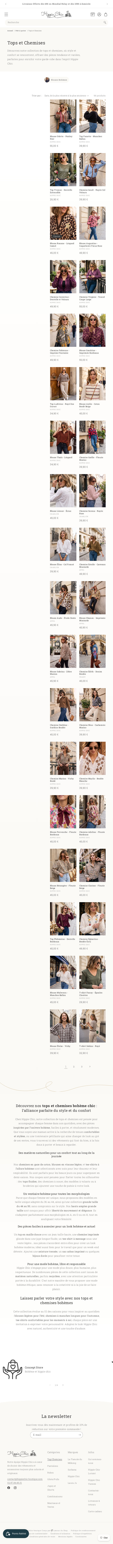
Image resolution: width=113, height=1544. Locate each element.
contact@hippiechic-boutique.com (25, 1479)
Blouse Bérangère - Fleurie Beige (63, 886)
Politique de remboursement (83, 1530)
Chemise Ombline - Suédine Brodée (59, 726)
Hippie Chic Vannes (94, 1482)
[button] (6, 14)
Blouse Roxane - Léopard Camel (62, 244)
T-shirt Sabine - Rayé (89, 1046)
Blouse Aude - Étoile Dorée (63, 618)
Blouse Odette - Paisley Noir (61, 137)
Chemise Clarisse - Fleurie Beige (92, 886)
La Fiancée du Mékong (75, 1461)
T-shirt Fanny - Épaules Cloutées (90, 993)
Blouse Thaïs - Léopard (61, 457)
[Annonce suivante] (107, 4)
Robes (50, 1472)
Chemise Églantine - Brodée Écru (89, 940)
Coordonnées (81, 1536)
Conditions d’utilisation (60, 1533)
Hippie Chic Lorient (94, 1471)
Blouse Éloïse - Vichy (60, 1046)
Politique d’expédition (82, 1533)
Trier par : (36, 95)
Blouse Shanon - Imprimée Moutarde (92, 619)
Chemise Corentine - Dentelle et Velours (60, 298)
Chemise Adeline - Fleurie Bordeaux (92, 833)
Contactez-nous (93, 1492)
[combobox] (56, 22)
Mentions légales (65, 1536)
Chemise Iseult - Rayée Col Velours (92, 191)
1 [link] (66, 1066)
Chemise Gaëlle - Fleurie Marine (91, 458)
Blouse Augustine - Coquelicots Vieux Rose (90, 244)
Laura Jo (72, 1483)
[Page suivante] (90, 1066)
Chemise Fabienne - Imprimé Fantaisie (60, 351)
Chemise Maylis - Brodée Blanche (91, 779)
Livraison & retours (94, 1502)
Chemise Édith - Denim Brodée (90, 672)
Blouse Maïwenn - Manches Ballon (59, 993)
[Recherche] (105, 22)
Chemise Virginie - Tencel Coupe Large (92, 298)
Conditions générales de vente (42, 1536)
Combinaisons (54, 1496)
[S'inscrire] (79, 1434)
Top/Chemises (54, 1459)
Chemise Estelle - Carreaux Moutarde (92, 565)
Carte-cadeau (95, 1511)
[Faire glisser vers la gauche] (50, 1385)
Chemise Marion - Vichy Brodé (62, 779)
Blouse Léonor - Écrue (60, 511)
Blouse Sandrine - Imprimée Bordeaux (89, 351)
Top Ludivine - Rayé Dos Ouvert (62, 405)
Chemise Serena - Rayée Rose (91, 512)
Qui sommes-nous (95, 1461)
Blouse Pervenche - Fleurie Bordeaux (63, 833)
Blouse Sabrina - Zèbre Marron (61, 672)
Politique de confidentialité (36, 1533)
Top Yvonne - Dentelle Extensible (61, 191)
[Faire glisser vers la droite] (63, 1385)
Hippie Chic (74, 1476)
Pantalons (52, 1466)
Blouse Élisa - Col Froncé (62, 564)
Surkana (72, 1469)
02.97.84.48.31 (14, 1482)
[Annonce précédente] (6, 4)
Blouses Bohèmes (59, 80)
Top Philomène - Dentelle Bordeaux (62, 940)
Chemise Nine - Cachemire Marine (92, 726)
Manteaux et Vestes (53, 1505)
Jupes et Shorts (51, 1487)
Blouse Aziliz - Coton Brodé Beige (89, 405)
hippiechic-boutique (32, 1530)
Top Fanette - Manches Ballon (90, 137)
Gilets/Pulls (53, 1479)
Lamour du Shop (60, 1530)
